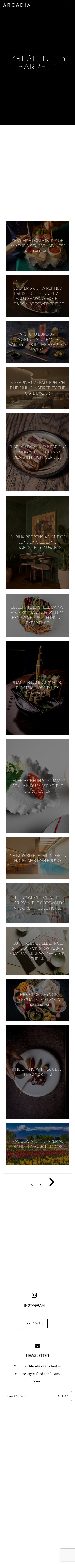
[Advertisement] (37, 173)
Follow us (34, 1323)
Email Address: (17, 1396)
